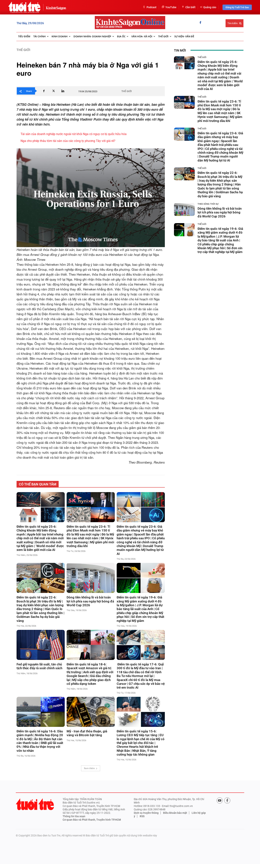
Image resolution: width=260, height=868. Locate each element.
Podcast (151, 7)
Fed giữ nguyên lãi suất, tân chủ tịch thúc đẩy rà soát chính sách (39, 666)
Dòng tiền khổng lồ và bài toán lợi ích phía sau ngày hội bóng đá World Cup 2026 (90, 601)
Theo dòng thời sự (208, 204)
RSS (142, 816)
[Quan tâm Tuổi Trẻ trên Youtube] (220, 800)
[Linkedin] (63, 91)
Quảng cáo (209, 7)
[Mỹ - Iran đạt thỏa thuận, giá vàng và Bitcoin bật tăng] (91, 712)
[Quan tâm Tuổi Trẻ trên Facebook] (227, 800)
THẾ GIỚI (23, 50)
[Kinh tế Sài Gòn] (55, 7)
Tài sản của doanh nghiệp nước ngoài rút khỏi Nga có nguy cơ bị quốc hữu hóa (74, 134)
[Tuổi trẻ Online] (35, 804)
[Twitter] (53, 91)
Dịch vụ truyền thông (146, 812)
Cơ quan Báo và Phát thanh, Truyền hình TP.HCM (92, 819)
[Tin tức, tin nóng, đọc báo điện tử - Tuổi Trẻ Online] (24, 7)
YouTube (170, 7)
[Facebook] (200, 23)
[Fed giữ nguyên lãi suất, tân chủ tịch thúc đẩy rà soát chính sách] (41, 645)
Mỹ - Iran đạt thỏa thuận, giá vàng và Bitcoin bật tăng (87, 733)
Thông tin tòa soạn (74, 816)
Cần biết (190, 7)
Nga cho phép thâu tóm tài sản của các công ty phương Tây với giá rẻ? (68, 141)
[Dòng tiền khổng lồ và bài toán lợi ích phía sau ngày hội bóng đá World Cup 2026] (91, 578)
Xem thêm (89, 768)
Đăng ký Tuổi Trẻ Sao (237, 7)
